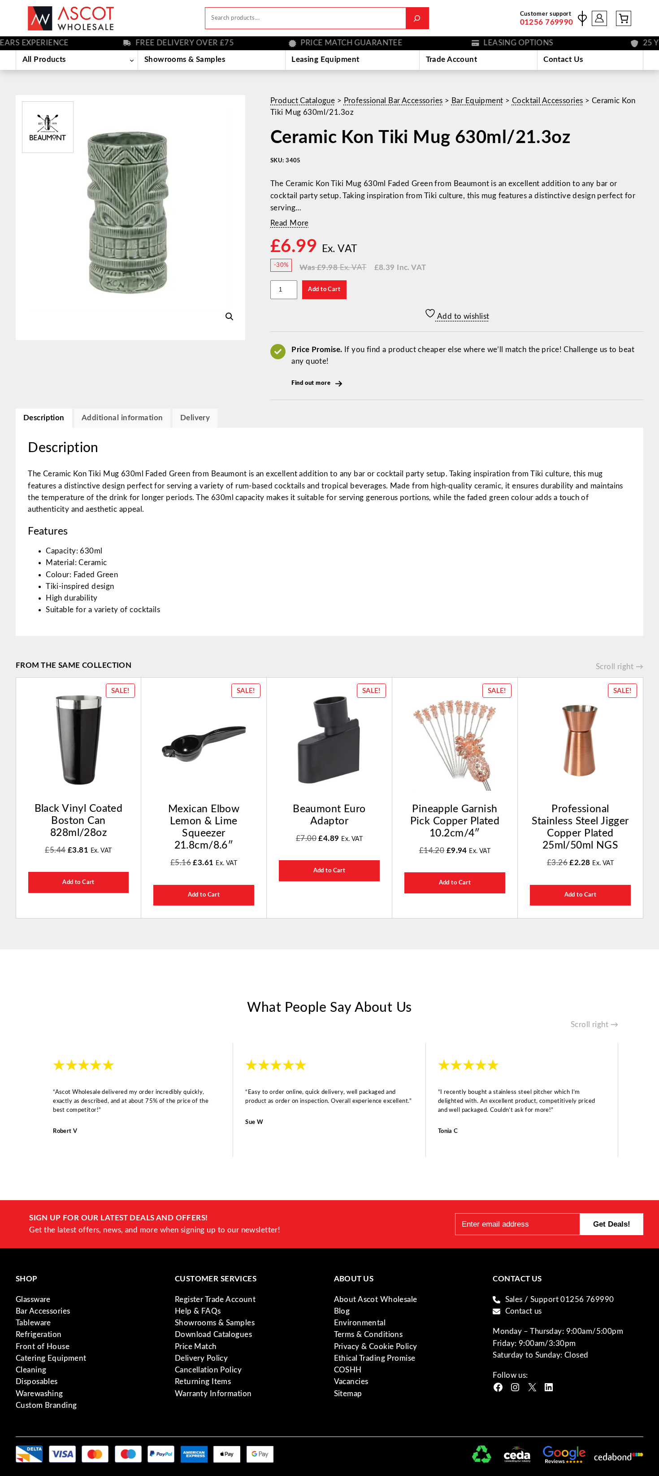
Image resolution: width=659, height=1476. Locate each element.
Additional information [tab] (122, 418)
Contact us (523, 1311)
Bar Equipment (477, 100)
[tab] (195, 418)
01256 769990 (546, 22)
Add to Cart (324, 289)
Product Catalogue (302, 100)
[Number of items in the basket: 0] (623, 18)
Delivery (195, 418)
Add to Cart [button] (78, 882)
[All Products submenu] (132, 60)
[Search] (417, 18)
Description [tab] (44, 418)
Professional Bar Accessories (393, 100)
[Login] (599, 18)
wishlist (582, 18)
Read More (289, 223)
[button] (229, 317)
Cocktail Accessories (547, 100)
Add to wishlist (463, 316)
